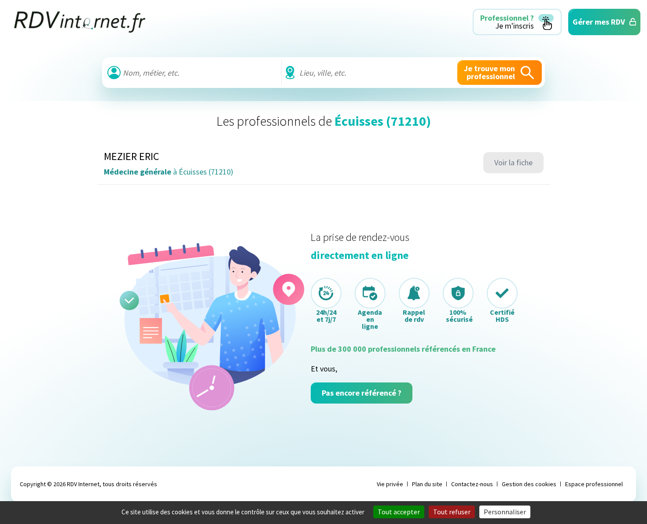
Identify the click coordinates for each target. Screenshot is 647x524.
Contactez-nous (472, 484)
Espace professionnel (594, 484)
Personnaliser (505, 511)
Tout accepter (399, 511)
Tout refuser (452, 511)
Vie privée (390, 484)
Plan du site (427, 484)
